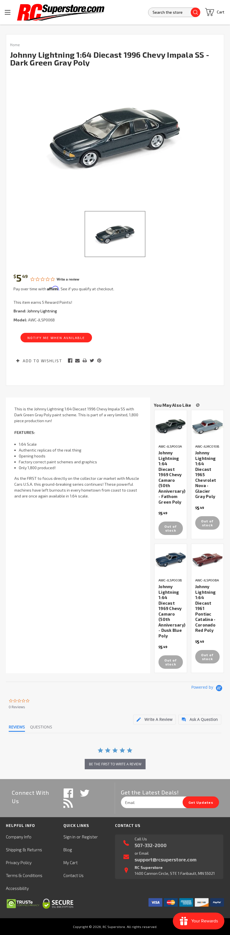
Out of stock (170, 528)
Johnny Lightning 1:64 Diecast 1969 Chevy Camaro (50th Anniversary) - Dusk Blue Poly (171, 611)
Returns (34, 849)
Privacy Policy (19, 862)
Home (15, 45)
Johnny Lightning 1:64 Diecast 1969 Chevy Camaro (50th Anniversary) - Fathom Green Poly (171, 477)
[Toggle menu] (7, 12)
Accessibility (17, 888)
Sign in (69, 836)
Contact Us (73, 875)
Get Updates (200, 802)
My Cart (70, 862)
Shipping (14, 849)
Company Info (18, 836)
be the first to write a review (115, 764)
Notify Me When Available (56, 338)
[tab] (154, 719)
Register (90, 836)
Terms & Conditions (24, 875)
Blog (67, 849)
